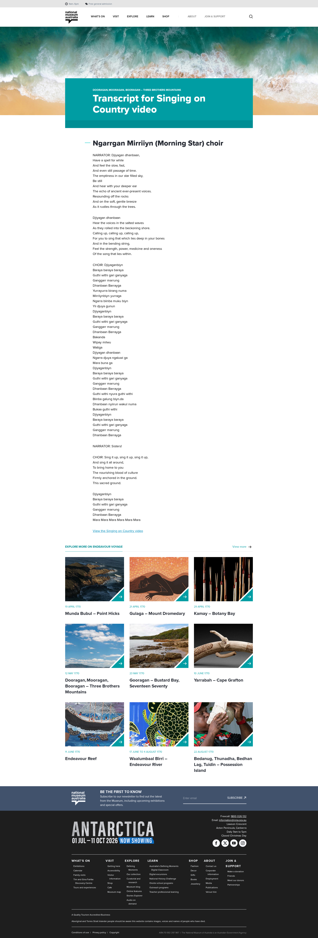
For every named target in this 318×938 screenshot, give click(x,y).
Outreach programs (159, 887)
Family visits (79, 875)
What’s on (81, 861)
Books (194, 879)
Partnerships (233, 884)
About (209, 861)
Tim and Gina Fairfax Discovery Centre (83, 881)
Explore (132, 861)
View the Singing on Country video (118, 530)
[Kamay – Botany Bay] (223, 579)
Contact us (211, 866)
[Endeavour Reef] (94, 724)
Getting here (113, 866)
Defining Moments (132, 868)
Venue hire (211, 892)
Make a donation (235, 871)
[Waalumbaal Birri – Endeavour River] (159, 724)
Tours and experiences (84, 887)
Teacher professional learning (164, 892)
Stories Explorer (134, 895)
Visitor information (114, 876)
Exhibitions (78, 866)
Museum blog (133, 886)
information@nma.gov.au (232, 820)
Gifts (193, 875)
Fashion (195, 866)
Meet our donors (235, 880)
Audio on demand (132, 901)
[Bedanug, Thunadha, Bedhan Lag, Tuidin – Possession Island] (223, 724)
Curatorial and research (133, 880)
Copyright (114, 932)
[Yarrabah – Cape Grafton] (223, 646)
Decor (194, 870)
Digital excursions (158, 874)
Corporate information (212, 872)
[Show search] (251, 17)
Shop (110, 883)
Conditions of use (80, 932)
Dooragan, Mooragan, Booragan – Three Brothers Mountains (137, 90)
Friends (231, 876)
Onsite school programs (161, 883)
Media (209, 883)
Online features (134, 891)
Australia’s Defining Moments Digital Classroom (164, 868)
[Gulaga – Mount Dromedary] (159, 579)
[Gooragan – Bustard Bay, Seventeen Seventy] (159, 646)
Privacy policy (99, 932)
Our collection (134, 874)
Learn (153, 861)
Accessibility (113, 870)
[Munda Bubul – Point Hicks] (94, 579)
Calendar (77, 870)
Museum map (114, 892)
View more (239, 547)
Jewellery (195, 884)
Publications (212, 887)
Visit (110, 861)
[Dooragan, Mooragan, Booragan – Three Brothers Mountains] (94, 646)
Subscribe (235, 797)
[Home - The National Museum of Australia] (71, 17)
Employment (212, 878)
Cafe (109, 887)
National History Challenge (162, 878)
